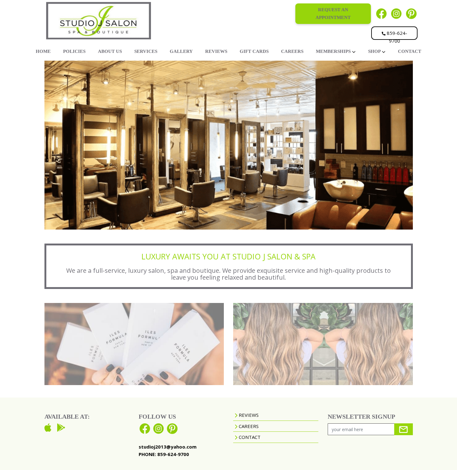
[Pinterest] (411, 13)
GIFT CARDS (254, 51)
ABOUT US (110, 51)
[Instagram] (396, 13)
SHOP (375, 51)
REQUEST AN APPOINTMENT (333, 13)
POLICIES (74, 51)
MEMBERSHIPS (334, 51)
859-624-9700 (396, 35)
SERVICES (145, 51)
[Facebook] (381, 13)
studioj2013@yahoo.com (167, 447)
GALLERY (181, 51)
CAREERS (292, 51)
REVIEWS (216, 51)
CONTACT (409, 51)
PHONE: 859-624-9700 (164, 454)
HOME (43, 51)
